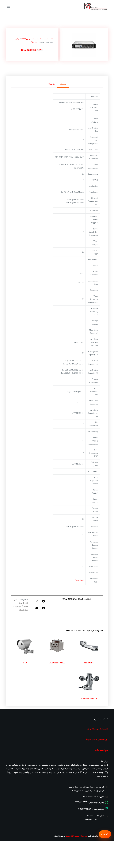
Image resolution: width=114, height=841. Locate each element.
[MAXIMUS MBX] (57, 646)
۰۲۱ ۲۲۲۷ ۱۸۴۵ (91, 819)
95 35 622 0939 (81, 802)
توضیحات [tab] (63, 84)
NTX (25, 663)
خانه (51, 39)
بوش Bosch (25, 39)
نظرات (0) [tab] (51, 84)
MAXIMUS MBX (57, 663)
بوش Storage (23, 604)
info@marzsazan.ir (90, 796)
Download (79, 580)
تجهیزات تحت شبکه (40, 39)
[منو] (8, 6)
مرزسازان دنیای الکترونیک (77, 836)
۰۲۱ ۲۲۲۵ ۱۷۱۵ (93, 815)
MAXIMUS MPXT (88, 698)
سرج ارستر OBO (101, 750)
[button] (43, 601)
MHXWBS (89, 663)
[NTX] (25, 646)
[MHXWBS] (88, 646)
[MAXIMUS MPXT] (88, 682)
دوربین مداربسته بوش (97, 728)
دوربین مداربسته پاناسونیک (96, 739)
